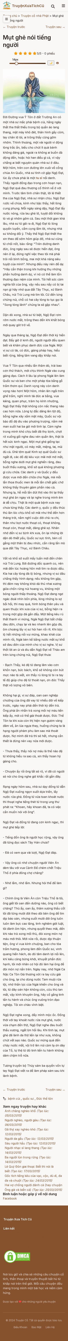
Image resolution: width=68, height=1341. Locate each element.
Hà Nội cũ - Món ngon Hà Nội (24, 1237)
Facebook (10, 1198)
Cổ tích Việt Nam (15, 1223)
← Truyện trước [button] (14, 27)
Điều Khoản (20, 1327)
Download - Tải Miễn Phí (20, 1246)
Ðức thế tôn (44, 1098)
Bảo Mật (36, 1327)
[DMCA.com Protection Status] (17, 1262)
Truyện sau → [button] (55, 27)
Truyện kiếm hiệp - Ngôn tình (23, 1242)
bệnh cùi (14, 1098)
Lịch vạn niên (12, 1232)
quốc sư (28, 1098)
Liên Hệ (50, 1327)
